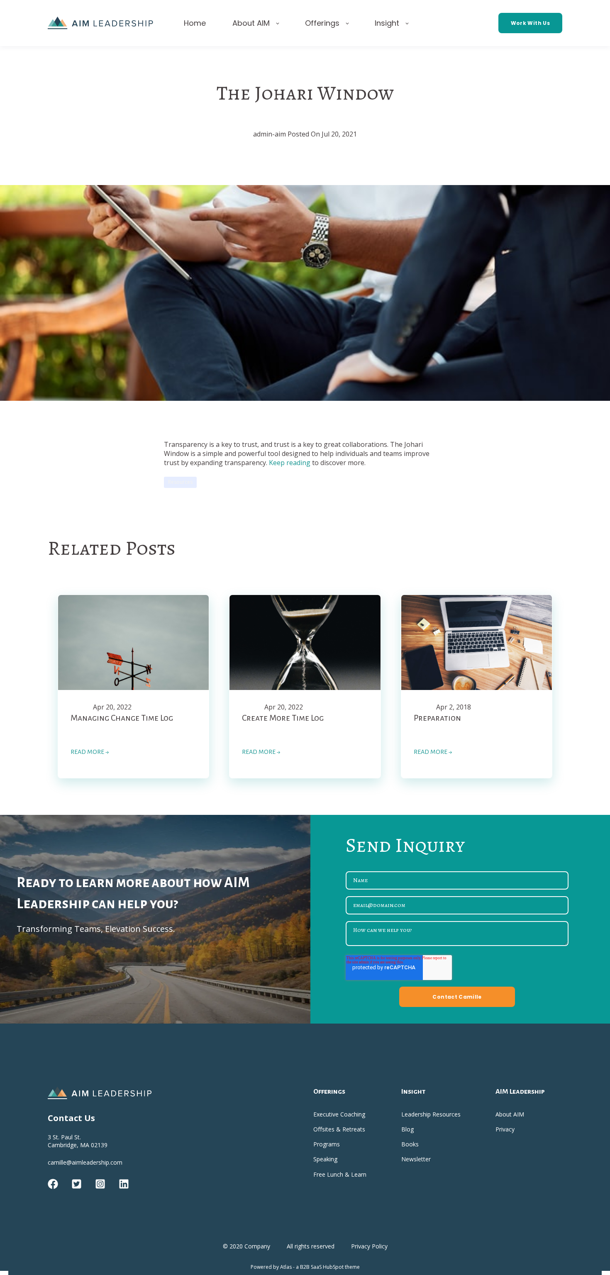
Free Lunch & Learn (339, 1174)
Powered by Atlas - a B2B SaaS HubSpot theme (305, 1266)
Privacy (505, 1129)
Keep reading (289, 462)
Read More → (90, 751)
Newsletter (416, 1159)
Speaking (325, 1159)
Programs (326, 1144)
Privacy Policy (369, 1246)
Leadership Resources (431, 1114)
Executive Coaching (339, 1114)
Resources (180, 481)
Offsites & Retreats (339, 1129)
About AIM (509, 1114)
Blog (407, 1129)
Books (410, 1144)
